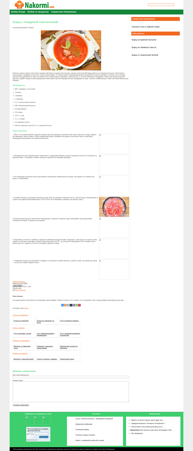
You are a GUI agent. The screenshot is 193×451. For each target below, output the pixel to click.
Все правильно (137, 433)
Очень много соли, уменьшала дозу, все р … (147, 427)
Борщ (26, 308)
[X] (71, 305)
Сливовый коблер (82, 429)
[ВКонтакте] (62, 305)
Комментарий (18, 380)
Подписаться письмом (32, 439)
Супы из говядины (20, 315)
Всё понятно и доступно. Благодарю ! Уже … (156, 430)
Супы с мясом (18, 328)
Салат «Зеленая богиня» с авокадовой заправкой (94, 419)
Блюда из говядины (21, 341)
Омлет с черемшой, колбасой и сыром (89, 440)
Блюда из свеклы (20, 353)
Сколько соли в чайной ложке (146, 27)
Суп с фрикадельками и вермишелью (45, 334)
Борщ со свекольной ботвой (145, 55)
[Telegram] (68, 305)
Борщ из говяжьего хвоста (144, 47)
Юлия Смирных (18, 296)
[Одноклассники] (65, 305)
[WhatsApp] (76, 305)
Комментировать (19, 282)
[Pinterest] (79, 305)
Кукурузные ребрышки (83, 424)
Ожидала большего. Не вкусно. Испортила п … (149, 423)
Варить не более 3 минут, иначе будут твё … (147, 420)
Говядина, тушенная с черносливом (45, 347)
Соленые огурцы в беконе (85, 435)
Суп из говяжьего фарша (69, 321)
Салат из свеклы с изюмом (47, 359)
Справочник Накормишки (63, 12)
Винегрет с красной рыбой (23, 359)
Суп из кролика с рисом (22, 333)
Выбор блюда (18, 12)
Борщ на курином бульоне (144, 40)
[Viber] (74, 305)
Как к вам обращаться (21, 375)
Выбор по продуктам (38, 12)
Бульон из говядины (21, 321)
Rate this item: (18, 283)
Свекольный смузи (67, 359)
